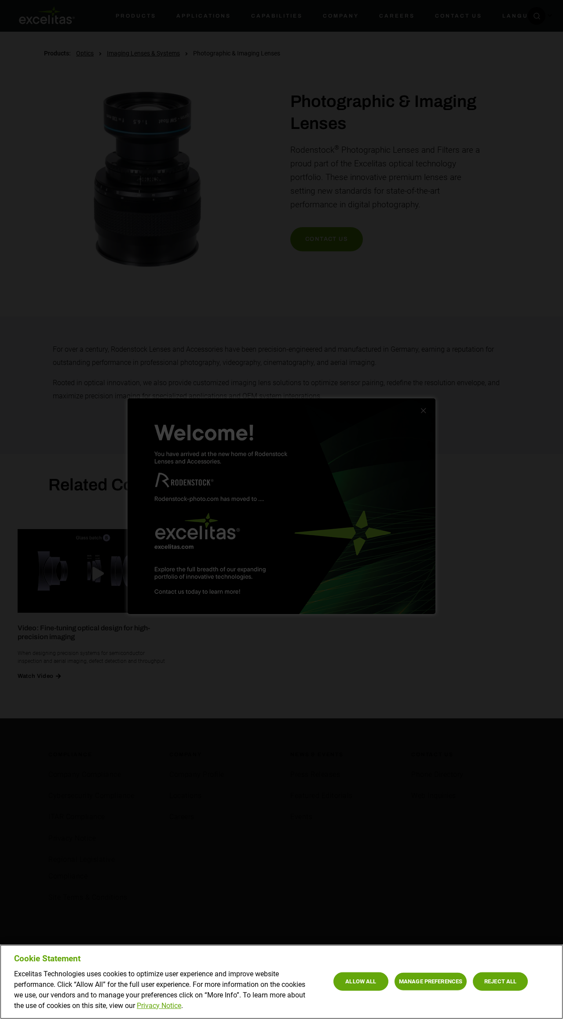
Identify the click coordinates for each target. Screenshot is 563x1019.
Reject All (500, 981)
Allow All (360, 981)
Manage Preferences (430, 981)
